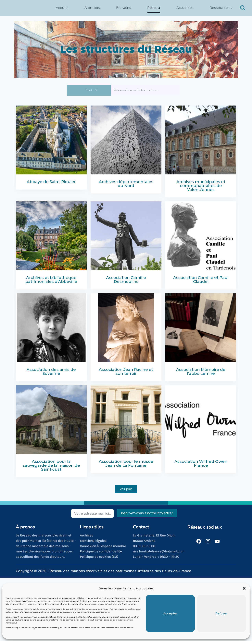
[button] (244, 588)
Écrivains (123, 8)
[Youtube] (217, 541)
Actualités (185, 8)
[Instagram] (208, 541)
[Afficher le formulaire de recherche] (242, 7)
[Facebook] (199, 541)
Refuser (221, 613)
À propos (92, 8)
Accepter (170, 613)
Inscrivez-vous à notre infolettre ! (147, 513)
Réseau (153, 8)
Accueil (62, 8)
